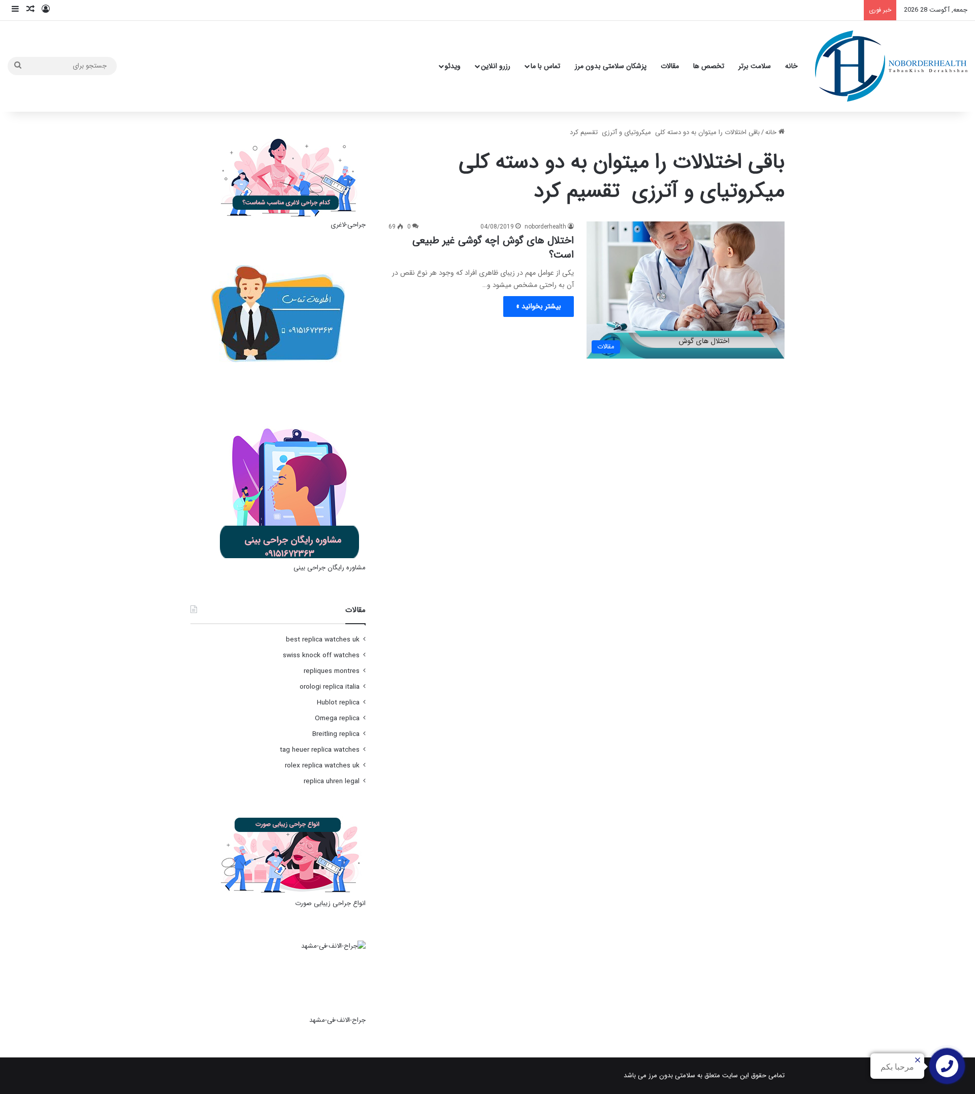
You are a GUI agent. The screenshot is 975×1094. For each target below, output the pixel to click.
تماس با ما (545, 66)
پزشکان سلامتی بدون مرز (610, 66)
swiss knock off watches (321, 655)
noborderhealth (545, 227)
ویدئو (453, 66)
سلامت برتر (754, 66)
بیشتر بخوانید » (538, 306)
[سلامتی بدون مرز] (891, 66)
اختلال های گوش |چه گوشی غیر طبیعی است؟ (493, 248)
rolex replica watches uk (322, 765)
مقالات (670, 66)
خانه (791, 66)
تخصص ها (708, 66)
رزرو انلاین (495, 66)
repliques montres (332, 671)
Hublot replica (338, 702)
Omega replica (337, 718)
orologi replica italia (330, 687)
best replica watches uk (323, 639)
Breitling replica (336, 734)
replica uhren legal (332, 781)
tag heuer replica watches (320, 750)
